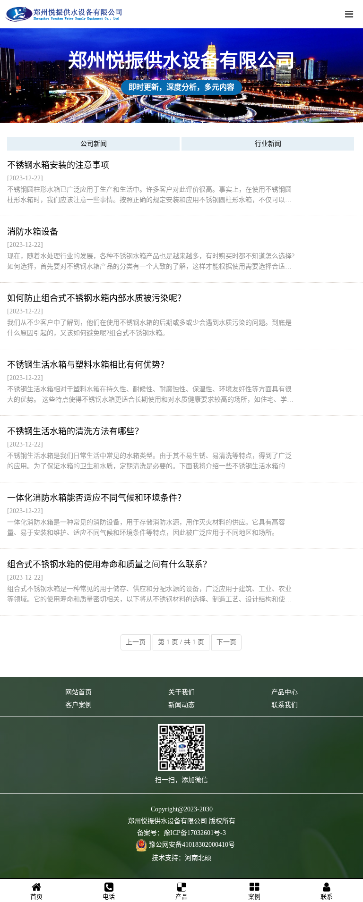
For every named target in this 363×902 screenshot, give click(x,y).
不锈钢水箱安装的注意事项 (58, 165)
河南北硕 (198, 857)
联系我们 (284, 704)
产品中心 (284, 692)
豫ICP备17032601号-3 (195, 832)
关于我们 (181, 692)
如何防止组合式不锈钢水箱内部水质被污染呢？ (96, 298)
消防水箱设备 (32, 231)
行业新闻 (268, 143)
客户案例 (78, 704)
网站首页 (78, 692)
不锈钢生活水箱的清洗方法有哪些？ (75, 431)
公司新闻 (93, 143)
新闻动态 (181, 704)
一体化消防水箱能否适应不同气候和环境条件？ (96, 498)
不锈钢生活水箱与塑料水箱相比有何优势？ (88, 365)
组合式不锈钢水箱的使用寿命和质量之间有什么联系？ (109, 564)
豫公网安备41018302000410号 (192, 844)
